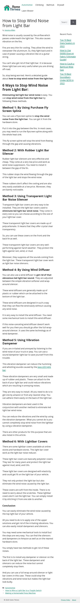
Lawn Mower (28, 10)
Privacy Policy (65, 600)
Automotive (27, 5)
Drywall (60, 5)
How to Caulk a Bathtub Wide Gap (67, 66)
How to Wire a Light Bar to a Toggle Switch (23, 590)
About (74, 600)
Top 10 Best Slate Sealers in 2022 (67, 43)
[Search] (73, 22)
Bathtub (50, 5)
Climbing (39, 5)
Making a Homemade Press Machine (20, 593)
